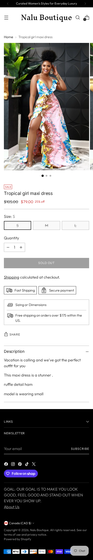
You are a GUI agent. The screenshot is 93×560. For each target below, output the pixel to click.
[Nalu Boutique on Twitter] (34, 465)
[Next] (85, 3)
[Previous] (8, 3)
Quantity (11, 237)
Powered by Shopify (17, 539)
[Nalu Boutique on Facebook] (6, 465)
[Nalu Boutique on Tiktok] (27, 465)
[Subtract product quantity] (8, 247)
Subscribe (80, 449)
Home (8, 37)
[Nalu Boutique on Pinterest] (20, 465)
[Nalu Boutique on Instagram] (13, 465)
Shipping (11, 277)
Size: (9, 216)
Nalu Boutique (39, 530)
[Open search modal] (77, 17)
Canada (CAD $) (20, 523)
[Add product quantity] (21, 247)
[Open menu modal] (6, 17)
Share (15, 334)
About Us (11, 506)
